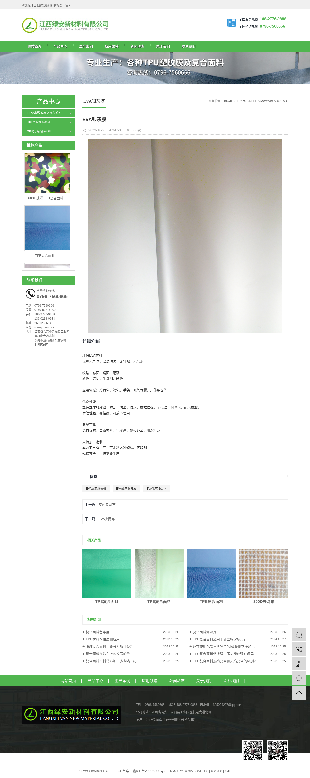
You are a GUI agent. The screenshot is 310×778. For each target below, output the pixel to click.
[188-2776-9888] (299, 649)
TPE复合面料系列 (38, 122)
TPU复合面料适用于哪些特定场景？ (220, 639)
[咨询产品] (299, 634)
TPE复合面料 (45, 247)
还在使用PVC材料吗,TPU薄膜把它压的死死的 (227, 646)
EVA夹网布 (107, 519)
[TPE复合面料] (48, 220)
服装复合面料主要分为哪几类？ (109, 646)
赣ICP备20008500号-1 (149, 771)
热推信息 (203, 771)
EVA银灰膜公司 (157, 488)
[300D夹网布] (263, 573)
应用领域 (111, 46)
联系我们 (188, 46)
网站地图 (216, 771)
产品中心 (60, 46)
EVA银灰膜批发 (126, 488)
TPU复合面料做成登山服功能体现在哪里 (223, 654)
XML (228, 771)
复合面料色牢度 (97, 632)
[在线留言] (299, 678)
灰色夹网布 (107, 505)
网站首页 (34, 46)
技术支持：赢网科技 (183, 771)
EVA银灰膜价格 (96, 488)
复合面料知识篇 (205, 632)
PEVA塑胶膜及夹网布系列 (44, 113)
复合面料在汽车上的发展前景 (108, 654)
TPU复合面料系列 (39, 131)
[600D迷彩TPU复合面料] (48, 162)
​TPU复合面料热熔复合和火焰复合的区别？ (225, 661)
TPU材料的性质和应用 (103, 639)
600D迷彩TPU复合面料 (45, 190)
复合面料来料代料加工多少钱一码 (111, 661)
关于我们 (163, 46)
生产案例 (86, 46)
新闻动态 (137, 46)
